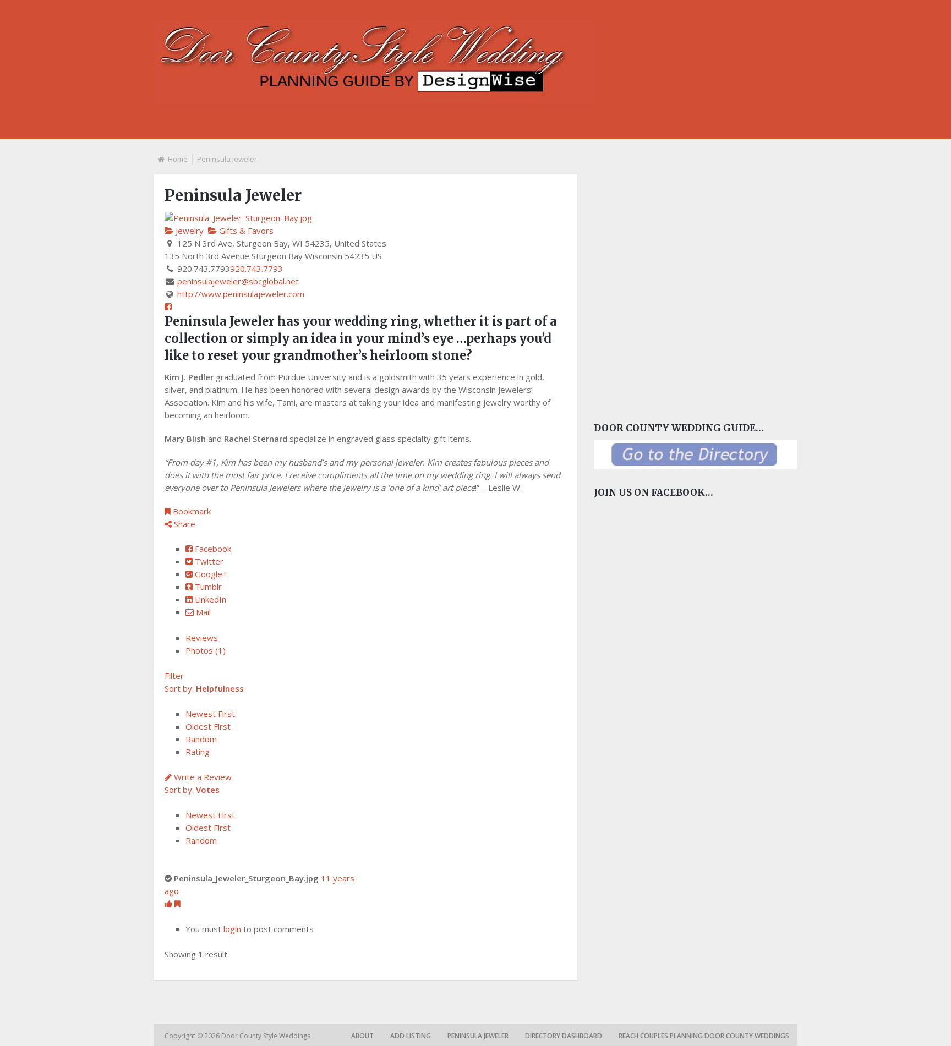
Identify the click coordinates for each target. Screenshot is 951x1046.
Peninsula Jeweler (478, 1035)
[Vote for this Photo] (169, 903)
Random (201, 738)
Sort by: (204, 688)
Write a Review (202, 776)
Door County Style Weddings (266, 1035)
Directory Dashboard (563, 1035)
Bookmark (191, 511)
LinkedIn (209, 599)
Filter (174, 675)
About (362, 1035)
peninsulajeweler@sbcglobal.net (238, 281)
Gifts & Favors (245, 230)
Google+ (210, 573)
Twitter (208, 561)
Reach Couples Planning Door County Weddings (704, 1035)
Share (183, 523)
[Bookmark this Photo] (177, 903)
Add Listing (410, 1035)
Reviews (201, 637)
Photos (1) (205, 650)
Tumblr (207, 586)
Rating (197, 751)
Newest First (210, 713)
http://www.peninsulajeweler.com (240, 293)
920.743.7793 (256, 268)
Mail (202, 611)
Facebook (212, 548)
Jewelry (188, 230)
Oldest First (208, 726)
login (232, 928)
